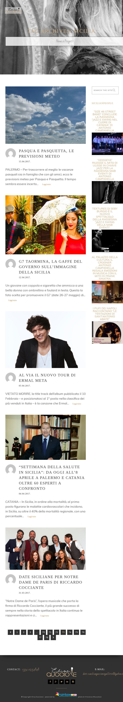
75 (76, 632)
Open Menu (67, 12)
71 (50, 632)
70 (43, 632)
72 (57, 632)
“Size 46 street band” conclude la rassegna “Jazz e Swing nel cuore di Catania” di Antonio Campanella (104, 121)
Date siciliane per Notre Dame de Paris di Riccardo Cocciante (50, 582)
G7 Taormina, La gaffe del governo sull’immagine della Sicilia (50, 266)
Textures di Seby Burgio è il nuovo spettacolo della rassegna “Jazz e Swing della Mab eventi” (104, 218)
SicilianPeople (102, 103)
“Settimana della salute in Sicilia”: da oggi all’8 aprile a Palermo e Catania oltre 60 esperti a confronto (52, 478)
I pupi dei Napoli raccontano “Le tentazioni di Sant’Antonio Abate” (105, 314)
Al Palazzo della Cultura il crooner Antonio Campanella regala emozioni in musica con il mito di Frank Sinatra (105, 268)
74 (70, 632)
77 (40, 637)
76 (83, 632)
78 (47, 637)
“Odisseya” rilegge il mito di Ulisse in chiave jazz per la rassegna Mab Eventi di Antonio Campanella (104, 169)
